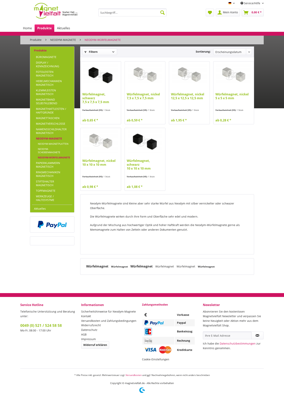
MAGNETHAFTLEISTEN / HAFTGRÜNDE (51, 110)
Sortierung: (203, 51)
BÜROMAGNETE (46, 57)
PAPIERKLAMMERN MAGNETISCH (48, 164)
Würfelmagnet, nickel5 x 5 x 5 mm (232, 96)
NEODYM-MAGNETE (49, 138)
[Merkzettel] (210, 12)
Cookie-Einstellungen (155, 359)
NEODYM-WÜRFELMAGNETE (54, 157)
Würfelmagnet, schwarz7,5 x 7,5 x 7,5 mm (95, 98)
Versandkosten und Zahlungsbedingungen (108, 321)
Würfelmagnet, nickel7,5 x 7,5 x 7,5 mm (143, 96)
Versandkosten (134, 375)
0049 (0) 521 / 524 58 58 (41, 325)
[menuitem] (132, 12)
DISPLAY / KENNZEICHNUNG (47, 64)
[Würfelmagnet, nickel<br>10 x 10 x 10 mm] (100, 141)
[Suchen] (162, 12)
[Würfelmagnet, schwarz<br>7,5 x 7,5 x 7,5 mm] (100, 75)
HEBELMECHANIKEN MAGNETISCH (49, 83)
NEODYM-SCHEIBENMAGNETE (49, 150)
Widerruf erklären (95, 345)
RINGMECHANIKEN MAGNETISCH (48, 174)
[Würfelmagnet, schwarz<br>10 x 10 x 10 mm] (145, 141)
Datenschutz (89, 330)
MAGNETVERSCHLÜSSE (50, 123)
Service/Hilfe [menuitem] (252, 3)
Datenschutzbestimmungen (238, 343)
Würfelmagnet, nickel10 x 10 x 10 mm (99, 163)
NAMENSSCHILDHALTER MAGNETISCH (51, 131)
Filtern (93, 52)
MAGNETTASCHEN (48, 118)
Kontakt (86, 316)
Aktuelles (40, 208)
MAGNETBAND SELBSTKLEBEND (46, 101)
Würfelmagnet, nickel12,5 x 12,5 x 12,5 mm (187, 96)
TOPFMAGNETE (45, 191)
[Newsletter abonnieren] (257, 335)
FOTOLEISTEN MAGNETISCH (45, 73)
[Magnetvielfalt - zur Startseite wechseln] (56, 11)
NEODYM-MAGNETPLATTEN (53, 143)
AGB (84, 334)
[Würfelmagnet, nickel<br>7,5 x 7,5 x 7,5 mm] (145, 75)
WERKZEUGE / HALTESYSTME (45, 198)
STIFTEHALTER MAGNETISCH (45, 183)
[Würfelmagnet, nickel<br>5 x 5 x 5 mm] (233, 75)
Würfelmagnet (97, 266)
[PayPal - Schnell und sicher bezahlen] (52, 224)
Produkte (40, 50)
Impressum (88, 339)
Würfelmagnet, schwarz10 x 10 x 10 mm (139, 165)
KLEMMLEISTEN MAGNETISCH (46, 92)
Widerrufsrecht (91, 325)
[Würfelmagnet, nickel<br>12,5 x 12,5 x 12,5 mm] (189, 75)
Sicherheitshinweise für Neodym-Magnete (108, 311)
